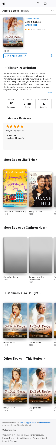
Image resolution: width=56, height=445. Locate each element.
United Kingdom (9, 430)
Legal (4, 441)
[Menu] (52, 3)
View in (14, 56)
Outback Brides (32, 19)
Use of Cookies (23, 438)
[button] (38, 3)
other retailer (44, 423)
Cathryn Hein (31, 25)
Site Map (13, 441)
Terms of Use (39, 438)
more (50, 92)
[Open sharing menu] (51, 55)
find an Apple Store (28, 423)
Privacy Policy (8, 438)
